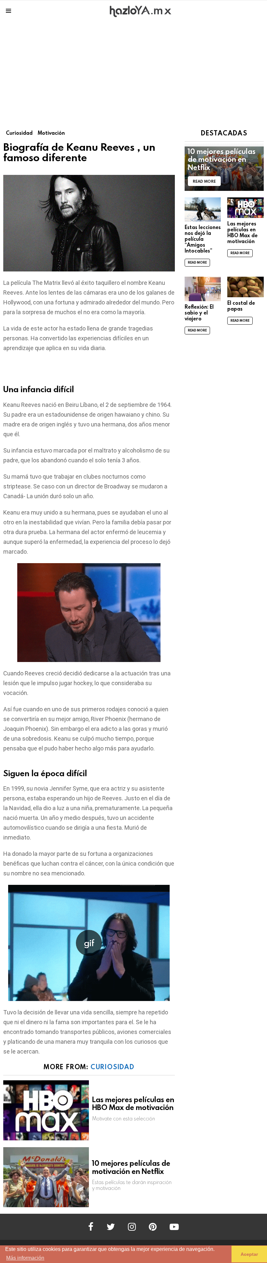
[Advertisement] (133, 70)
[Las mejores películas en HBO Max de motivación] (46, 1110)
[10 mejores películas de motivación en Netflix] (46, 1177)
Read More (197, 262)
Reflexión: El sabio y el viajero (199, 312)
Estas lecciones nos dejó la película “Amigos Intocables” (203, 239)
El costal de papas (241, 306)
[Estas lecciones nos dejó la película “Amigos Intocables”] (203, 209)
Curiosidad (112, 1066)
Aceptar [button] (249, 1254)
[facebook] (90, 1227)
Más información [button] (25, 1258)
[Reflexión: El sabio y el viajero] (203, 289)
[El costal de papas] (245, 287)
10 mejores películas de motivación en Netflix (131, 1167)
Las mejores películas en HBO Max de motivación (133, 1103)
